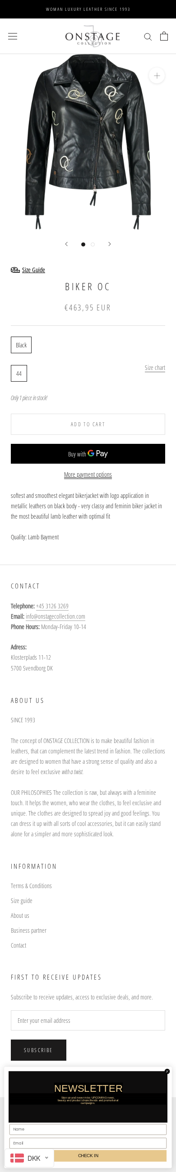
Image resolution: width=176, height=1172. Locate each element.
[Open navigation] (12, 36)
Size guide (21, 900)
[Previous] (66, 244)
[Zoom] (157, 75)
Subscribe (38, 1050)
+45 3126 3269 (52, 606)
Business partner (28, 930)
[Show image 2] (93, 244)
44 (19, 373)
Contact (18, 945)
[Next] (109, 244)
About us (20, 915)
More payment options (88, 474)
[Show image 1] (83, 244)
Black (21, 345)
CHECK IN (88, 1155)
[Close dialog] (167, 1071)
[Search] (148, 36)
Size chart (155, 367)
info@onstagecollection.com (55, 616)
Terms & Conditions (31, 885)
